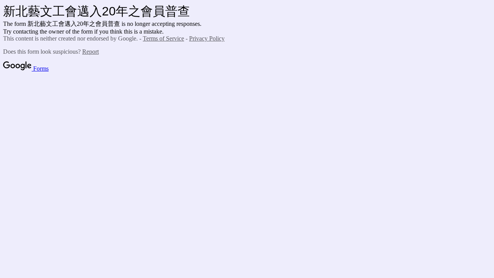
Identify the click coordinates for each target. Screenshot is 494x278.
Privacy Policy (207, 38)
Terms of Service (163, 38)
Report (90, 51)
